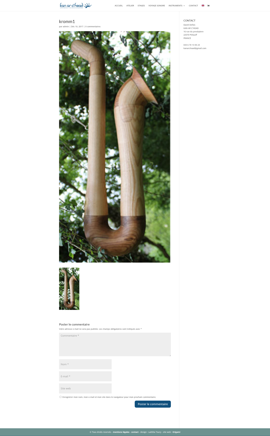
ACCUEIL (119, 6)
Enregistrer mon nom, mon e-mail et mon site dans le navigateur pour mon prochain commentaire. (109, 397)
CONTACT (193, 6)
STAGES (141, 6)
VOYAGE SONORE (156, 6)
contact (135, 432)
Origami (176, 432)
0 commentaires (93, 26)
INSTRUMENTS (175, 6)
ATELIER (130, 6)
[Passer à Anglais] (203, 8)
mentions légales (121, 432)
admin (66, 26)
